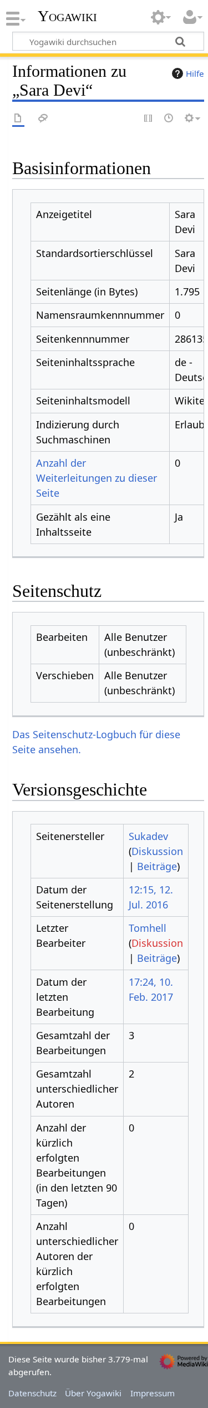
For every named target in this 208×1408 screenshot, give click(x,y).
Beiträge (157, 866)
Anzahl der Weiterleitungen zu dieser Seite (96, 478)
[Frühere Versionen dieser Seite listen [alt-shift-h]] (169, 118)
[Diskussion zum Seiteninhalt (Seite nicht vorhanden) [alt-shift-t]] (43, 118)
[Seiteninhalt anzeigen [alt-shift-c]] (18, 118)
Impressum (152, 1393)
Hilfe (195, 73)
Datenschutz (32, 1393)
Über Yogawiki (93, 1393)
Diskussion (157, 851)
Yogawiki (67, 16)
